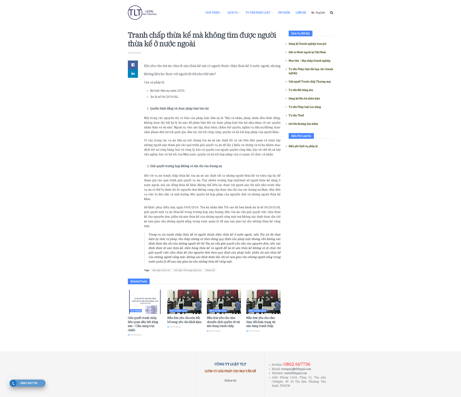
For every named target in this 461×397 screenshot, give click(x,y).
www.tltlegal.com (295, 373)
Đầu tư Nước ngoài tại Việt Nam (307, 52)
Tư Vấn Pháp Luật (258, 12)
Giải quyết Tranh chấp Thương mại (310, 81)
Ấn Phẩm (284, 12)
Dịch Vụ (233, 12)
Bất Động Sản (178, 310)
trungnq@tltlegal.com (296, 369)
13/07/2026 (215, 331)
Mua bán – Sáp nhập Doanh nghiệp (310, 60)
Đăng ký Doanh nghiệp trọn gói (307, 43)
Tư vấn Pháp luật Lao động (305, 107)
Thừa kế (210, 270)
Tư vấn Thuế (296, 115)
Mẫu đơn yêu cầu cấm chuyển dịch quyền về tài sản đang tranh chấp (223, 322)
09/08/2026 (135, 335)
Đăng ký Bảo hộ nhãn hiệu (304, 98)
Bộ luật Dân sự (161, 270)
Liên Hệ (301, 12)
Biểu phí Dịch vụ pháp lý (303, 146)
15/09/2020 (134, 52)
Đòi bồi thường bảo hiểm (303, 123)
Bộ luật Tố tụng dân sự (187, 270)
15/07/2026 (175, 327)
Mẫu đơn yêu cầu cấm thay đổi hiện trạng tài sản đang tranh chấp (261, 322)
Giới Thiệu (212, 12)
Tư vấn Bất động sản (301, 90)
